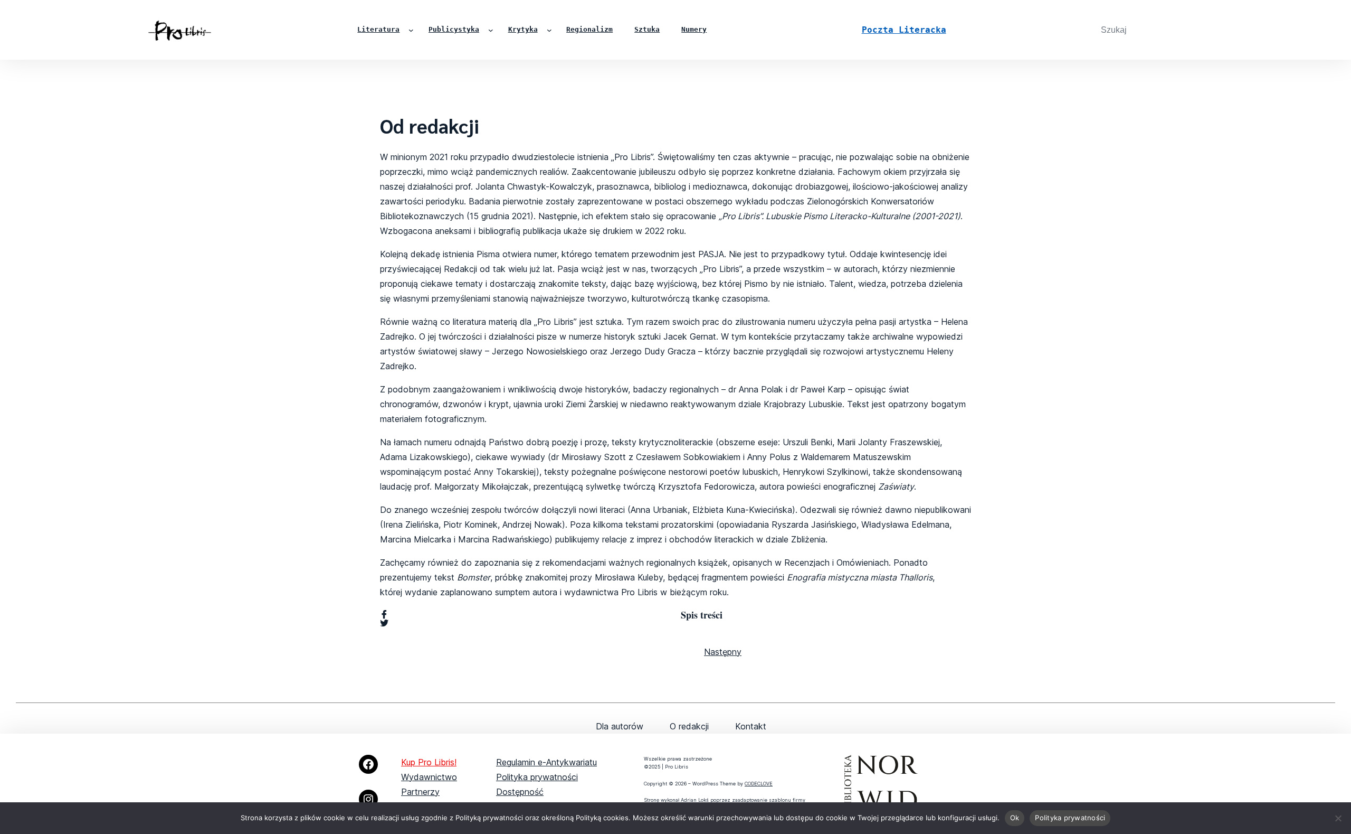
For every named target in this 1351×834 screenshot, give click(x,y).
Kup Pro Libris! (428, 762)
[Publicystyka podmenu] (490, 30)
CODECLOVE (759, 783)
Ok (1015, 817)
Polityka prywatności (537, 777)
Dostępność (520, 791)
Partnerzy (420, 791)
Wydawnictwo (429, 777)
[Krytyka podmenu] (549, 30)
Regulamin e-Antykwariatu (546, 762)
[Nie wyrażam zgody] (1338, 818)
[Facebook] (368, 764)
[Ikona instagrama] (368, 799)
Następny (722, 651)
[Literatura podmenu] (411, 30)
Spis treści (701, 615)
